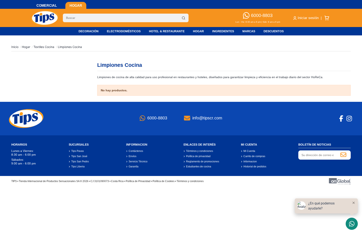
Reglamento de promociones (202, 161)
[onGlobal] (340, 181)
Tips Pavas (77, 151)
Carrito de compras (254, 156)
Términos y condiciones (199, 151)
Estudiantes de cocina (198, 166)
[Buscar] (183, 18)
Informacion (250, 161)
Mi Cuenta (249, 151)
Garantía (133, 166)
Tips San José (79, 156)
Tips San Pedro (80, 161)
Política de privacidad (198, 156)
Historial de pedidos (254, 166)
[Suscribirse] (343, 155)
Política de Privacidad (138, 181)
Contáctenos (136, 151)
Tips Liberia (78, 166)
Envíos (132, 156)
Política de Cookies (164, 181)
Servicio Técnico (138, 161)
